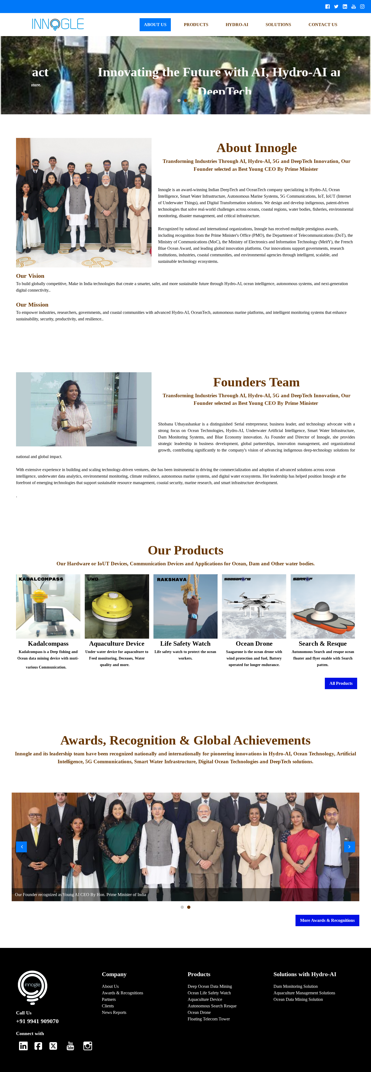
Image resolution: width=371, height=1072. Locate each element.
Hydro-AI (237, 24)
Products (196, 24)
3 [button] (192, 118)
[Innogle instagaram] (362, 6)
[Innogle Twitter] (54, 1066)
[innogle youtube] (72, 1066)
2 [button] (185, 118)
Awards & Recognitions (122, 1010)
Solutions (278, 24)
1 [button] (179, 118)
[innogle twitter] (336, 6)
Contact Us (323, 24)
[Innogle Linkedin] (345, 6)
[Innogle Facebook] (327, 6)
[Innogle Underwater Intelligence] (59, 24)
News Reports (114, 1030)
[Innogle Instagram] (89, 1066)
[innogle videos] (353, 6)
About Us (155, 24)
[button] (21, 864)
